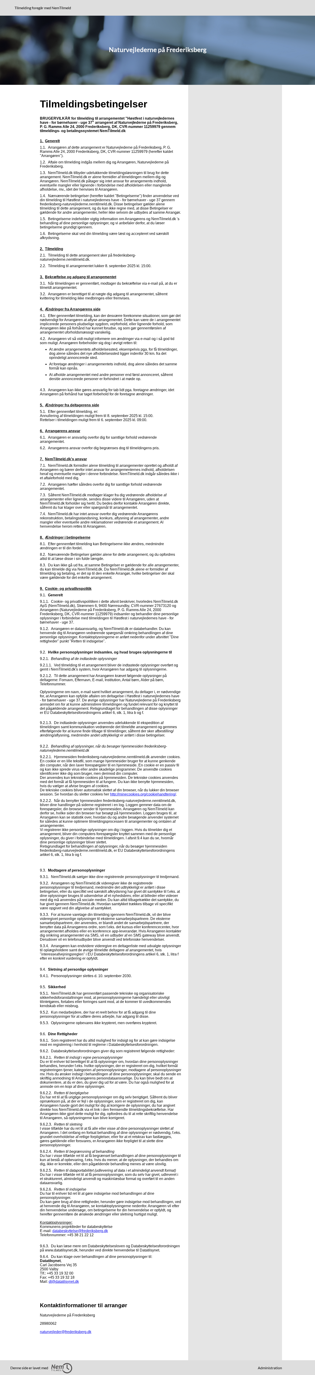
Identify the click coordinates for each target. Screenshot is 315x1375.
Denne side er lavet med (29, 1368)
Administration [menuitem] (270, 1368)
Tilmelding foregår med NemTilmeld (44, 7)
